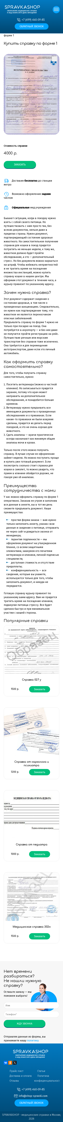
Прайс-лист (16, 1071)
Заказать (20, 164)
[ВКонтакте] (6, 1063)
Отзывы (14, 1080)
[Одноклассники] (10, 1063)
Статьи (41, 1071)
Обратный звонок (32, 26)
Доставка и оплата (21, 1075)
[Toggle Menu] (55, 10)
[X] (15, 1063)
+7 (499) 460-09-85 (33, 19)
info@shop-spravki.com (33, 1095)
